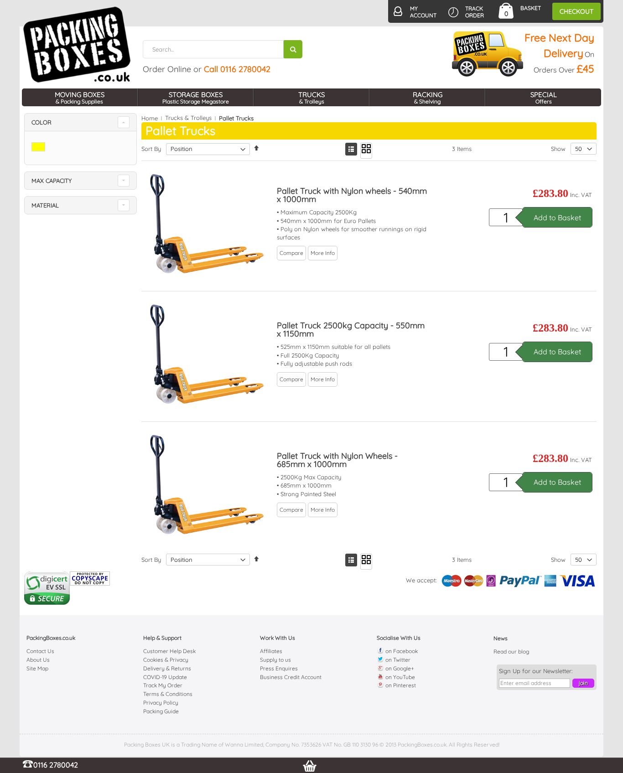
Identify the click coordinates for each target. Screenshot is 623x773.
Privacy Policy (160, 702)
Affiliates (271, 651)
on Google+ (399, 668)
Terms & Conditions (167, 693)
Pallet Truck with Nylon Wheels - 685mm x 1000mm (337, 460)
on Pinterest (400, 685)
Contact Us (40, 651)
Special (543, 97)
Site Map (37, 668)
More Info (323, 252)
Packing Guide (161, 711)
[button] (291, 252)
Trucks (311, 97)
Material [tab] (45, 205)
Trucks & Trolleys (188, 118)
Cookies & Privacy (165, 659)
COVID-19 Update (165, 677)
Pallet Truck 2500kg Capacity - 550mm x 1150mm (351, 329)
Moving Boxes (79, 97)
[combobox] (222, 49)
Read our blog (511, 651)
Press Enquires (279, 668)
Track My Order (162, 685)
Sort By (151, 148)
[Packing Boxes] (77, 45)
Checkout (576, 11)
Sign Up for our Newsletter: (535, 670)
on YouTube (399, 677)
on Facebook (401, 651)
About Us (38, 659)
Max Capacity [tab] (51, 180)
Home (149, 118)
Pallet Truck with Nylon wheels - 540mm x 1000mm (352, 195)
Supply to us (275, 659)
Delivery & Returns (167, 668)
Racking (427, 97)
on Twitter (397, 659)
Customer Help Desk (169, 651)
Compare (291, 252)
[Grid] (366, 151)
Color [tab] (41, 122)
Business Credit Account (291, 677)
